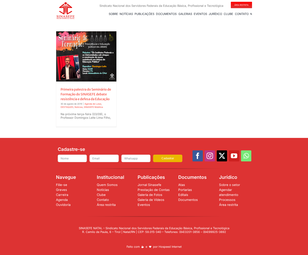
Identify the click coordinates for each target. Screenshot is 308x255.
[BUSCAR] (251, 14)
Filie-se (61, 185)
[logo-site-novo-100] (65, 3)
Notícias (103, 190)
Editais (183, 195)
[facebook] (197, 155)
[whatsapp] (246, 155)
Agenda (62, 200)
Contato (103, 200)
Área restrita (106, 205)
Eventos (144, 205)
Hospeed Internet (170, 246)
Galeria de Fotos (150, 195)
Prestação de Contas (154, 190)
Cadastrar (167, 158)
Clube (101, 195)
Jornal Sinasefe (149, 185)
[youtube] (234, 155)
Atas (181, 185)
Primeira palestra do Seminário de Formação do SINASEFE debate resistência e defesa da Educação (86, 94)
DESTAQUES (67, 107)
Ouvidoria (63, 205)
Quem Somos (107, 185)
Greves (61, 190)
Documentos (188, 200)
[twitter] (222, 155)
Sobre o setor (229, 185)
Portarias (185, 190)
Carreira (62, 195)
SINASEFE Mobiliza (93, 107)
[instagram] (210, 155)
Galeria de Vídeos (151, 200)
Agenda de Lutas (92, 103)
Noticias (79, 107)
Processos (227, 200)
